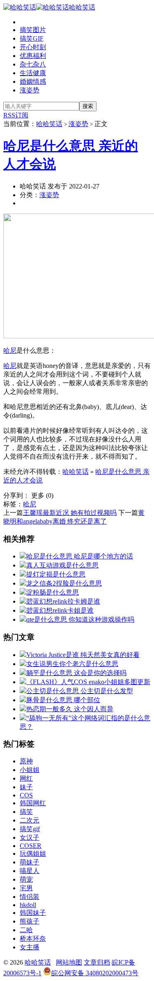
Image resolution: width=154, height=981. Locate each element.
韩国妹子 (33, 912)
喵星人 (29, 870)
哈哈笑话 (82, 7)
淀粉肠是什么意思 (52, 592)
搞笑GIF (32, 38)
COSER (30, 845)
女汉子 (29, 837)
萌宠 (26, 879)
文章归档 (97, 962)
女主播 (29, 947)
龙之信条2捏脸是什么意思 (64, 583)
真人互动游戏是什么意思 (62, 565)
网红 (26, 778)
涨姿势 (29, 90)
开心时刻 (33, 47)
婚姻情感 (33, 81)
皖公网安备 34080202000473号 (94, 973)
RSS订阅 (15, 115)
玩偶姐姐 (33, 853)
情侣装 (29, 896)
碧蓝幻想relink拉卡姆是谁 (63, 601)
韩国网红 (33, 803)
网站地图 (69, 962)
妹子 (26, 786)
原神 (26, 761)
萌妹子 (29, 862)
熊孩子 (29, 921)
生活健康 (33, 72)
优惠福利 (33, 55)
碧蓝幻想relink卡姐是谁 (60, 610)
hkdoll (28, 904)
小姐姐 (29, 769)
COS (26, 795)
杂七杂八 (33, 64)
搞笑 (26, 811)
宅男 (26, 888)
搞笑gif (30, 828)
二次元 (29, 820)
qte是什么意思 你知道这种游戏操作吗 (80, 619)
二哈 (26, 929)
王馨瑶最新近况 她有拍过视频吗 (70, 512)
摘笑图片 (33, 29)
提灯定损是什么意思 (55, 574)
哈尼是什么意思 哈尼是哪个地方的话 (79, 556)
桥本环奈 (33, 938)
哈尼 (9, 350)
